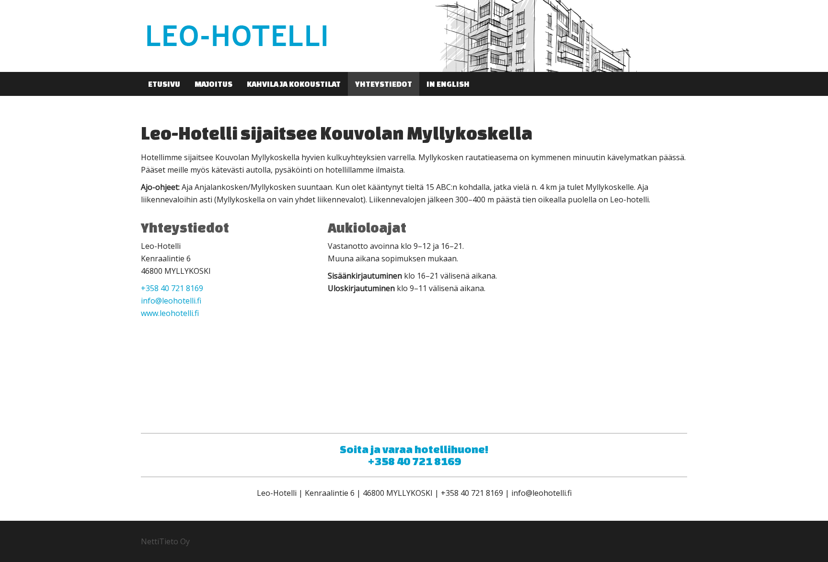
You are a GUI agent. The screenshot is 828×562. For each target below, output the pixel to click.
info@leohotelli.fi (171, 300)
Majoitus (213, 84)
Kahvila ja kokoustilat (294, 84)
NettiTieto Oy (165, 541)
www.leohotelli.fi (170, 313)
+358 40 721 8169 (172, 288)
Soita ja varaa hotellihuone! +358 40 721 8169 (414, 455)
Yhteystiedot (383, 84)
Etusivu (164, 84)
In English (448, 84)
